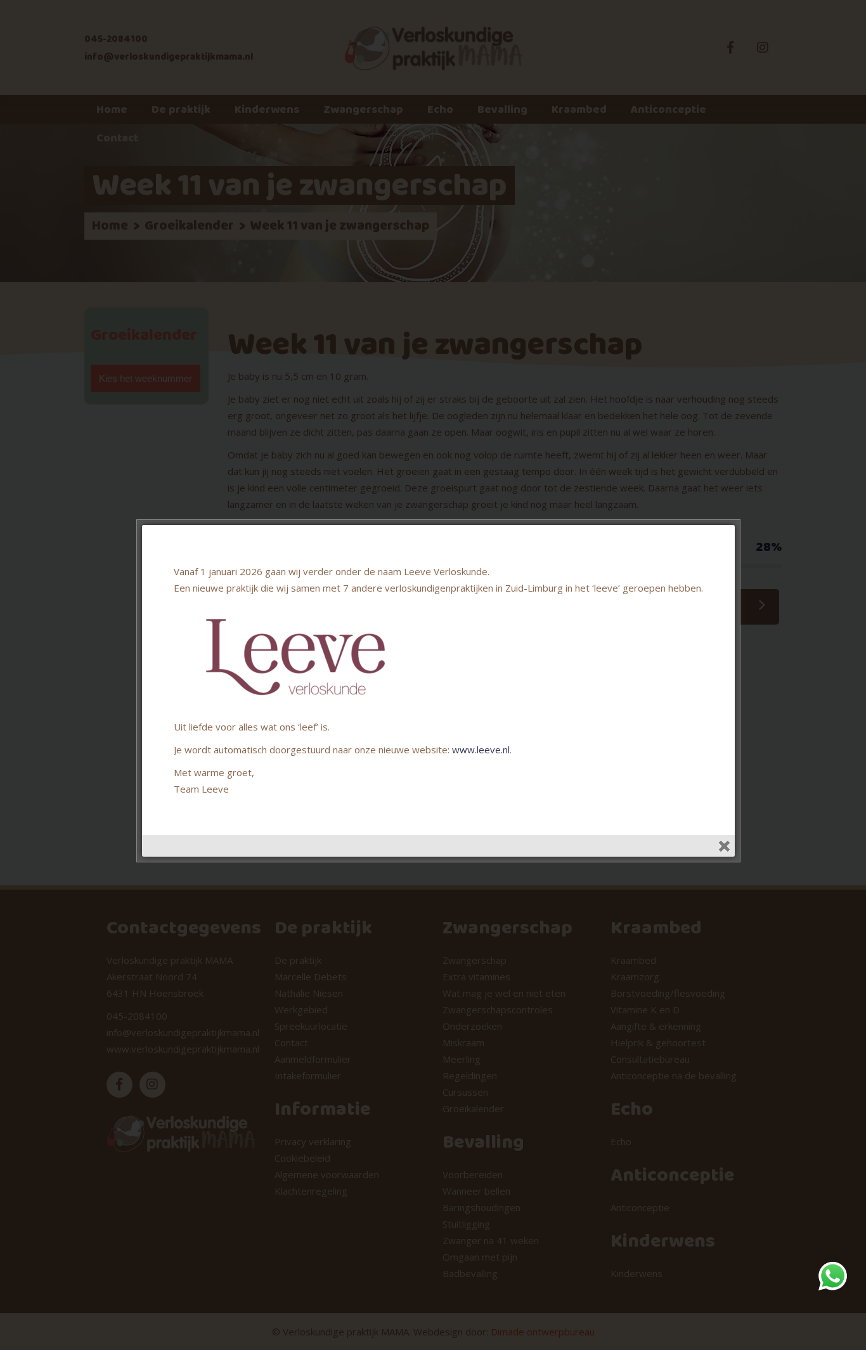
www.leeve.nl (481, 749)
